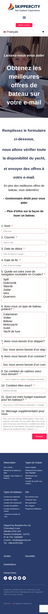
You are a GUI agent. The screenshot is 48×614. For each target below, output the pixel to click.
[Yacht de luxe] (23, 331)
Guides (7, 556)
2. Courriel (8, 237)
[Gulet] (23, 328)
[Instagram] (5, 578)
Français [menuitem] (12, 31)
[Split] (23, 279)
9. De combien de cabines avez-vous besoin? (21, 373)
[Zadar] (23, 290)
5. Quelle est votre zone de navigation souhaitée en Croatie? (22, 273)
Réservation (10, 462)
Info (27, 492)
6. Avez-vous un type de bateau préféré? (21, 308)
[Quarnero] (23, 296)
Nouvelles (30, 556)
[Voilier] (23, 318)
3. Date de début (12, 248)
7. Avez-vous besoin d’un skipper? (23, 341)
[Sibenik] (23, 286)
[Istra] (23, 293)
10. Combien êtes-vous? (17, 385)
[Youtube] (14, 578)
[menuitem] (24, 32)
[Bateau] (23, 321)
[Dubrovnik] (23, 283)
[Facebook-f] (10, 578)
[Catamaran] (23, 314)
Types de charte (33, 462)
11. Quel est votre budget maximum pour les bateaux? (23, 398)
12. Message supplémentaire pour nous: (22, 413)
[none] (24, 32)
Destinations (10, 564)
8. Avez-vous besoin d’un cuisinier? (23, 356)
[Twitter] (24, 578)
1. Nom (6, 226)
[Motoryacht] (23, 324)
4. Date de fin (10, 260)
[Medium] (19, 578)
